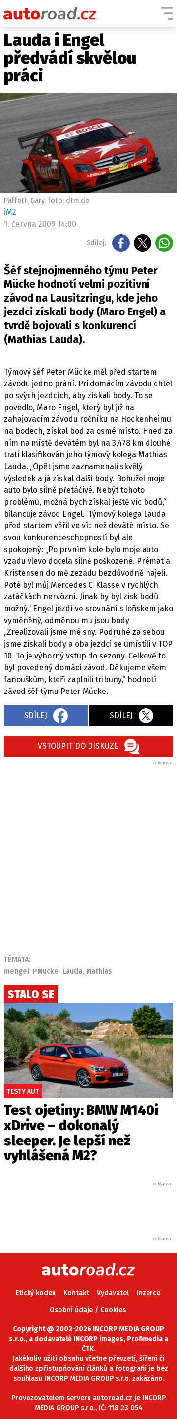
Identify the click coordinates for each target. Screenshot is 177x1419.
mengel (16, 971)
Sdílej (35, 715)
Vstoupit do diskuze (78, 746)
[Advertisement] (88, 855)
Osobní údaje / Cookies (88, 1310)
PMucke (46, 971)
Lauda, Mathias (87, 971)
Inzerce (148, 1293)
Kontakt (76, 1293)
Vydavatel (113, 1293)
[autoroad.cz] (50, 13)
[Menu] (167, 13)
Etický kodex (35, 1293)
